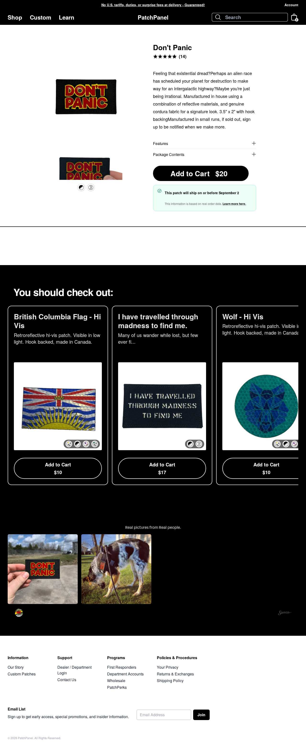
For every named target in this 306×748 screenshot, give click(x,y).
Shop (15, 17)
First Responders (121, 667)
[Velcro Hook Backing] (81, 187)
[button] (69, 444)
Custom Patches (22, 674)
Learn (66, 17)
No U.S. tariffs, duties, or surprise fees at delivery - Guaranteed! (153, 4)
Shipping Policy (170, 680)
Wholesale (116, 680)
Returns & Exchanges (175, 674)
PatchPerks (117, 687)
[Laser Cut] (91, 187)
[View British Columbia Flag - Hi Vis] (58, 395)
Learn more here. (234, 204)
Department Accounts (125, 674)
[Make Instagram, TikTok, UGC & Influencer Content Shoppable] (284, 613)
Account (291, 4)
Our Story (16, 667)
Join (201, 714)
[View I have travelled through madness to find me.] (162, 395)
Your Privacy (167, 667)
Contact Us (66, 679)
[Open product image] (86, 98)
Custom (40, 17)
